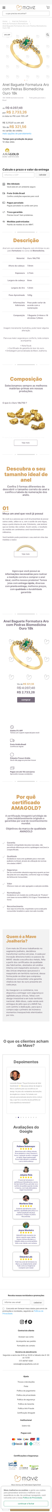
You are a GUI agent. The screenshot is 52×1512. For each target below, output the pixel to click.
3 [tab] (20, 1117)
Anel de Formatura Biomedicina (16, 23)
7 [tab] (31, 1117)
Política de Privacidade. (32, 1498)
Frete (26, 1386)
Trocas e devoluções (26, 1382)
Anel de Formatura (20, 21)
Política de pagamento (26, 1391)
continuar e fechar (26, 1503)
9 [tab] (36, 1117)
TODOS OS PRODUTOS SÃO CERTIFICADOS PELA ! (26, 2)
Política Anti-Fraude (26, 1408)
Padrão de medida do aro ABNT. (20, 223)
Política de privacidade (26, 1395)
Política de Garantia (26, 1404)
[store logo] (25, 7)
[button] (47, 35)
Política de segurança (26, 1399)
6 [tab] (28, 1117)
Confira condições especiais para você (23, 194)
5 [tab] (26, 1117)
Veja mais (26, 443)
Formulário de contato (26, 1346)
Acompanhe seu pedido (26, 1341)
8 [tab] (33, 1117)
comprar (26, 699)
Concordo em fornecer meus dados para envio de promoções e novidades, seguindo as (25, 1311)
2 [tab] (18, 1117)
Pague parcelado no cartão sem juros (22, 204)
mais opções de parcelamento (17, 133)
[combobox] (22, 13)
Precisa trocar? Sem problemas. (20, 213)
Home (5, 21)
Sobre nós (26, 1426)
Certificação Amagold (26, 1413)
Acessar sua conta (26, 1337)
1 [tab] (15, 1117)
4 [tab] (23, 1117)
